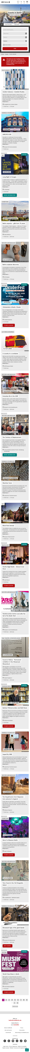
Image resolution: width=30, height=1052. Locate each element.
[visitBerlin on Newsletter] (25, 1041)
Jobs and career (8, 1030)
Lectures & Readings (8, 332)
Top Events (16, 24)
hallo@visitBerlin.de (15, 1020)
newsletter (16, 1025)
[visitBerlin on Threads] (9, 1041)
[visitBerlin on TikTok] (21, 1041)
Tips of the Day (8, 24)
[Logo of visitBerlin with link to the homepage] (5, 2)
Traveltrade (8, 1032)
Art (3, 155)
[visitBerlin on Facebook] (5, 1041)
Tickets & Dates (8, 325)
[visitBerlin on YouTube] (13, 1041)
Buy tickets (7, 945)
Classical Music (6, 686)
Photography (6, 70)
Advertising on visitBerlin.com (22, 1032)
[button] (21, 2)
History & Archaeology (8, 243)
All (1, 24)
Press (21, 1027)
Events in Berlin (15, 13)
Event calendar (15, 15)
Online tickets (8, 44)
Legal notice (5, 1046)
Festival (4, 285)
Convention (21, 1030)
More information (9, 195)
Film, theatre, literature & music (11, 638)
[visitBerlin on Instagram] (17, 1041)
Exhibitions (5, 202)
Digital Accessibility (22, 1046)
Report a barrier (5, 1048)
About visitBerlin (8, 1027)
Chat (27, 1050)
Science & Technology (8, 113)
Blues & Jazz (5, 545)
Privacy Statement (13, 1046)
